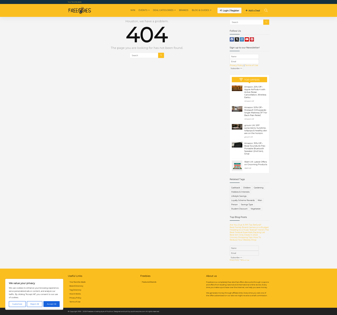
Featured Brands (149, 282)
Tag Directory (75, 290)
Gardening (258, 187)
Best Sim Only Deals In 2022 (244, 235)
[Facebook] (232, 39)
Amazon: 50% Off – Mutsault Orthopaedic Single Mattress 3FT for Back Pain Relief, (255, 111)
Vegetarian (256, 209)
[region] (34, 294)
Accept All (51, 304)
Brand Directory (76, 286)
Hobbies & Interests (240, 192)
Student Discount (239, 209)
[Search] (161, 55)
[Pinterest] (252, 39)
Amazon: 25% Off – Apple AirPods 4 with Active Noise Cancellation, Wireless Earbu (255, 92)
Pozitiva (109, 311)
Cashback (235, 187)
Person (234, 204)
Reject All (34, 304)
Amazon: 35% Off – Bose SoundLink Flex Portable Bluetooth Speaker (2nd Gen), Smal (254, 148)
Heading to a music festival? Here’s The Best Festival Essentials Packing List (249, 231)
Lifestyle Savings (238, 196)
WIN (132, 10)
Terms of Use (251, 65)
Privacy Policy (236, 65)
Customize (17, 304)
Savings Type (247, 204)
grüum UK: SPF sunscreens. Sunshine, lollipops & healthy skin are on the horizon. (255, 129)
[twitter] (237, 39)
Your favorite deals (74, 2)
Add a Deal (254, 10)
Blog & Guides (200, 10)
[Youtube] (247, 39)
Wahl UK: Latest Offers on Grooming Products (255, 163)
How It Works (75, 294)
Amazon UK (249, 101)
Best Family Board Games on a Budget (249, 227)
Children (247, 187)
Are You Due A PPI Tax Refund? (245, 225)
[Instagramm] (242, 39)
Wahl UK (247, 168)
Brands (183, 10)
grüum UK (248, 137)
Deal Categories (163, 10)
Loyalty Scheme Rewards (243, 200)
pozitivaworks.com (138, 311)
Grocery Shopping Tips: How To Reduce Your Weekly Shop (245, 238)
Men (260, 200)
